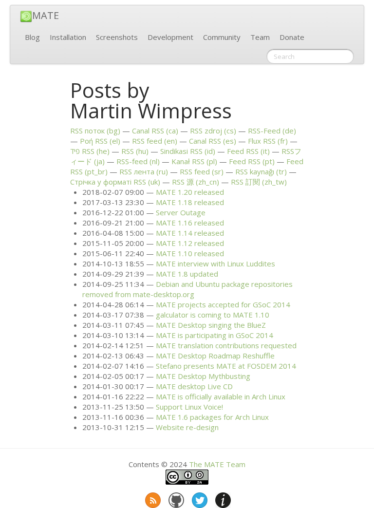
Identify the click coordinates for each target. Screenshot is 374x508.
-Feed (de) (272, 130)
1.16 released (190, 222)
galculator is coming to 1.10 (212, 315)
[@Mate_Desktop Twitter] (198, 498)
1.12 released (190, 243)
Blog (32, 37)
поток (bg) (95, 130)
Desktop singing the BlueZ (211, 325)
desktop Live (194, 386)
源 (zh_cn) (195, 182)
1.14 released (190, 233)
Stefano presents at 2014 (226, 366)
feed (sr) (202, 171)
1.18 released (190, 202)
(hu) (135, 151)
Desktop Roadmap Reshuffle (215, 355)
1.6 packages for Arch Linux (212, 417)
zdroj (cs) (213, 130)
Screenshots (117, 37)
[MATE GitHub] (175, 498)
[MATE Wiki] (222, 498)
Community (222, 37)
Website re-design (187, 427)
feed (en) (154, 141)
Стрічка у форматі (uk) (115, 182)
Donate (292, 37)
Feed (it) (248, 151)
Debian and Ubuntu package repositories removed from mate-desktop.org (187, 289)
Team (260, 37)
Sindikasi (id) (187, 151)
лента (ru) (143, 171)
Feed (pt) (252, 161)
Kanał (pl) (194, 161)
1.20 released (190, 192)
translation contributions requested (226, 345)
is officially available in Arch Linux (220, 396)
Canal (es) (212, 141)
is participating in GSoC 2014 (214, 335)
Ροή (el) (100, 141)
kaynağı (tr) (261, 171)
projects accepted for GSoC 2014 (223, 304)
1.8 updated (187, 274)
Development (170, 37)
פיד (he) (90, 151)
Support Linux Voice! (189, 407)
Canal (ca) (155, 130)
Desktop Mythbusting (203, 376)
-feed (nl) (138, 161)
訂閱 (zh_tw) (259, 182)
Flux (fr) (268, 141)
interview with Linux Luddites (215, 263)
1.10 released (190, 253)
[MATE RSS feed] (152, 498)
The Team (217, 464)
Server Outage (181, 212)
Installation (68, 37)
